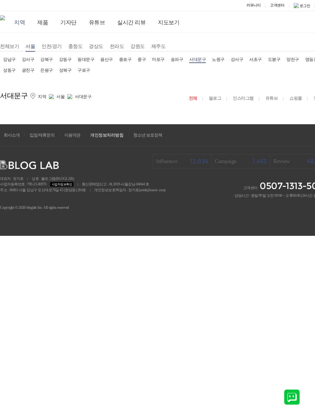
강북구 (46, 59)
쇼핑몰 (295, 98)
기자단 (68, 22)
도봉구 (274, 59)
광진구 (28, 70)
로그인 (305, 6)
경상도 (96, 46)
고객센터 (277, 5)
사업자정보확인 (62, 184)
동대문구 (86, 59)
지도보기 (168, 22)
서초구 (255, 59)
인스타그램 (243, 98)
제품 (42, 22)
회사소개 (12, 135)
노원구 (218, 59)
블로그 (215, 98)
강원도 (137, 46)
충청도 (75, 46)
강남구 (9, 59)
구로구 (84, 70)
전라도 (117, 46)
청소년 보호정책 (147, 135)
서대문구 (197, 59)
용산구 (106, 59)
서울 (30, 46)
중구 (142, 59)
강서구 (28, 59)
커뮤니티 (253, 5)
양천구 (292, 59)
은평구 (46, 70)
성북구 (65, 70)
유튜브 (97, 22)
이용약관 (72, 135)
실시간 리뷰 (131, 22)
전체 (193, 98)
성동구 (9, 70)
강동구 (65, 59)
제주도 (158, 46)
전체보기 (9, 46)
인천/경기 (52, 46)
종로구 (125, 59)
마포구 (158, 59)
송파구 (177, 59)
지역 (19, 22)
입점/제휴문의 (42, 135)
